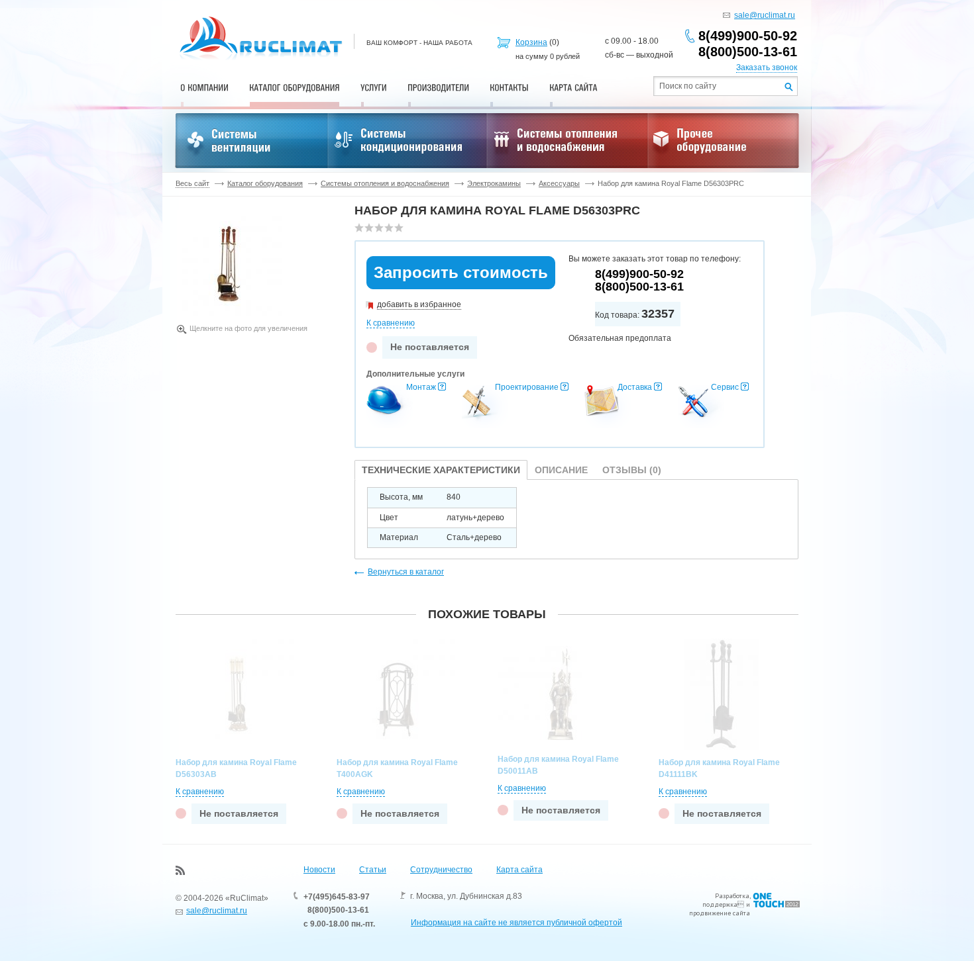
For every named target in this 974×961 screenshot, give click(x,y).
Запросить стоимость (461, 272)
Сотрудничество (441, 869)
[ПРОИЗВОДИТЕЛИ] (438, 87)
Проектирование (527, 387)
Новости (319, 869)
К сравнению (390, 323)
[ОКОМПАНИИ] (204, 87)
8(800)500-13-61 (747, 51)
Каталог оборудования (265, 183)
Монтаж (421, 387)
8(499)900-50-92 (747, 35)
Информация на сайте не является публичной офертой (516, 922)
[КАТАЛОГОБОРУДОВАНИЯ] (294, 87)
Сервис (725, 387)
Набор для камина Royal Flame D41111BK (719, 768)
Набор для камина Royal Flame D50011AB (558, 765)
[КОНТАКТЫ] (509, 87)
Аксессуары (559, 183)
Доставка (635, 387)
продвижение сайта (719, 913)
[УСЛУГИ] (373, 87)
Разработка (732, 896)
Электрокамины (494, 183)
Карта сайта (519, 869)
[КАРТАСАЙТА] (573, 87)
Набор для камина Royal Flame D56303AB (236, 768)
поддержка (719, 904)
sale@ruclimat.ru (764, 15)
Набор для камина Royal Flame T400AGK (397, 768)
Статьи (372, 869)
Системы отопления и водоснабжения (385, 183)
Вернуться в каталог (406, 571)
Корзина (531, 42)
